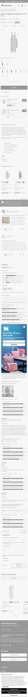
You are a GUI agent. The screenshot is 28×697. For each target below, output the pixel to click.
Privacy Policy (6, 686)
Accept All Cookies (14, 689)
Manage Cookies (14, 695)
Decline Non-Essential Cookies (14, 692)
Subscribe (14, 344)
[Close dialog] (24, 327)
